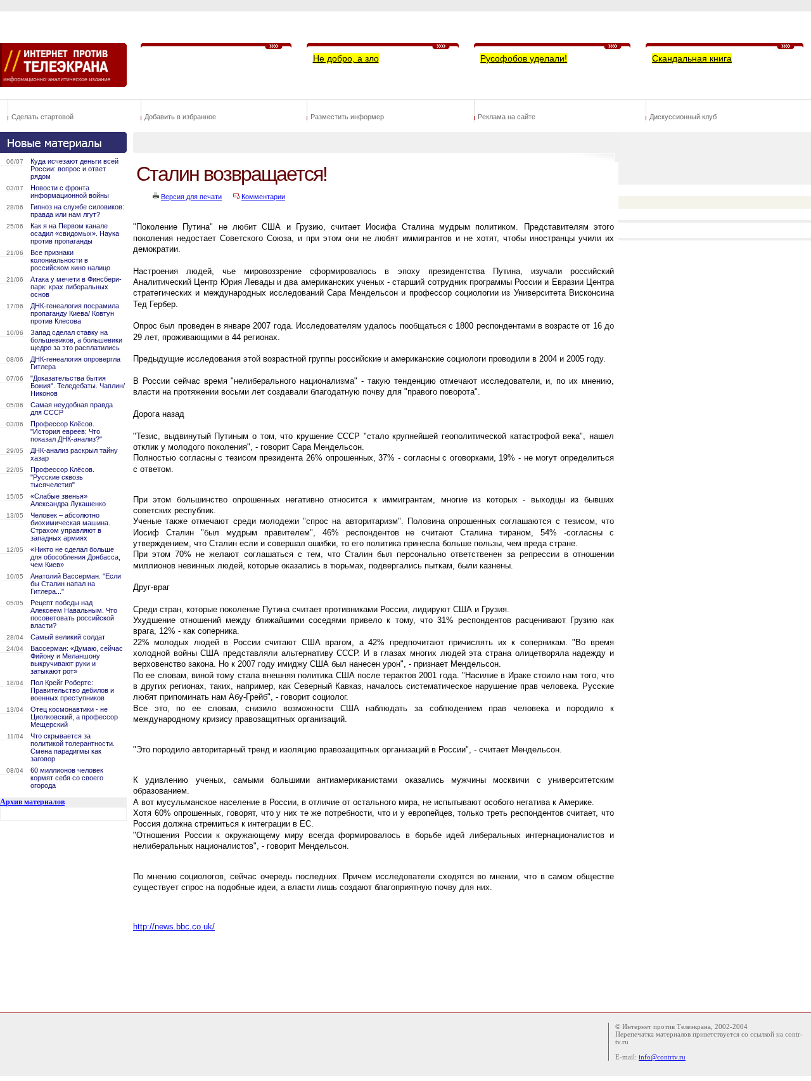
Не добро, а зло (346, 58)
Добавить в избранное (180, 117)
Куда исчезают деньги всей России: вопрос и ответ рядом (74, 168)
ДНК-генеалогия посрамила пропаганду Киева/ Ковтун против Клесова (74, 313)
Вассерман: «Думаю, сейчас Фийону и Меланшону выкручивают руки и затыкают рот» (76, 660)
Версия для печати (191, 196)
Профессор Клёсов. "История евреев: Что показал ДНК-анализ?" (66, 431)
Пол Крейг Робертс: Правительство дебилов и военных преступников (72, 690)
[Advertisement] (363, 968)
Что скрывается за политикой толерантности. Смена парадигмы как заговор (72, 747)
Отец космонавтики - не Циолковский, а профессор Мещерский (74, 716)
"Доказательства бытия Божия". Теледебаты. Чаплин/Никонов (77, 385)
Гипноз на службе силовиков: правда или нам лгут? (77, 210)
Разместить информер (347, 117)
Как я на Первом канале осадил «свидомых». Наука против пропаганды (74, 233)
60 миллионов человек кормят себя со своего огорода (66, 777)
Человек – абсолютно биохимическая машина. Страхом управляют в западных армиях (70, 526)
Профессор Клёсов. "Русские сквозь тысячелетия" (62, 477)
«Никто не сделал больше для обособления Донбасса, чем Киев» (75, 557)
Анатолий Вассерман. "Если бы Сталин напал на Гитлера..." (75, 583)
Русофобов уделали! (523, 58)
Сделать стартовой (42, 117)
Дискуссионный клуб (683, 117)
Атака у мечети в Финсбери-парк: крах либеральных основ (76, 286)
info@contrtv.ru (662, 1057)
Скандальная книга (692, 58)
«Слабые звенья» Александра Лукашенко (68, 500)
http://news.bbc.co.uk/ (174, 926)
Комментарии (263, 196)
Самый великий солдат (67, 637)
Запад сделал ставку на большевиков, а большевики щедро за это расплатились (76, 340)
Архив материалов (32, 801)
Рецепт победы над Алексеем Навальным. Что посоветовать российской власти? (73, 614)
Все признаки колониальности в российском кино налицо (70, 260)
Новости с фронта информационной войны (69, 191)
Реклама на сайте (506, 117)
